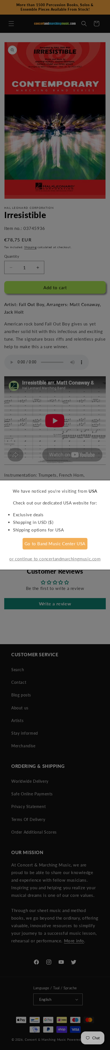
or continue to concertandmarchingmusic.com (54, 558)
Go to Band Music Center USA (55, 543)
